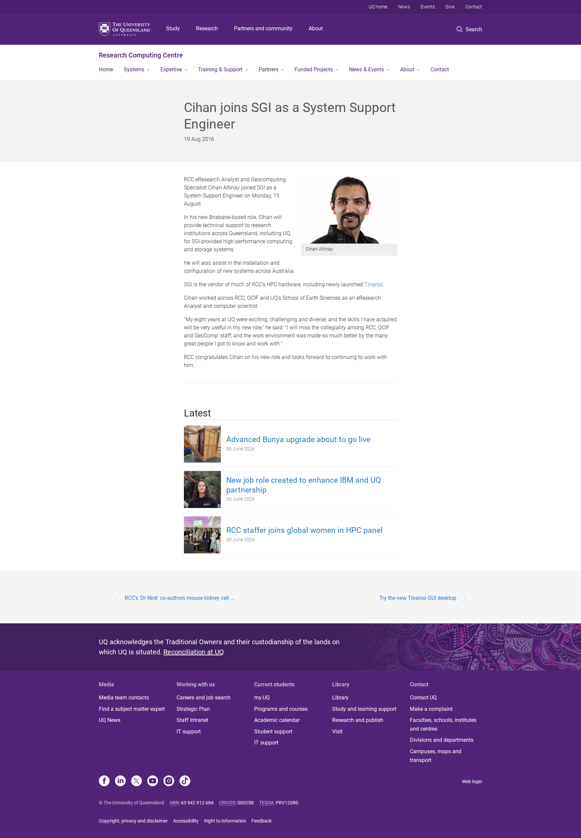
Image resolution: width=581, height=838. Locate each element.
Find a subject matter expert (132, 709)
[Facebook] (104, 781)
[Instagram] (168, 781)
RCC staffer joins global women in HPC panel (304, 530)
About (316, 28)
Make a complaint (431, 709)
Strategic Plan (193, 709)
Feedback (261, 821)
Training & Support (220, 69)
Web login (472, 781)
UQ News (109, 720)
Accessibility (186, 821)
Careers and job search (204, 697)
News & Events (366, 69)
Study (173, 28)
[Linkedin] (120, 781)
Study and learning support (364, 709)
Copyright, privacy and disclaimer (133, 821)
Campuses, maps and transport (435, 755)
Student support (273, 731)
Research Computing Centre (141, 55)
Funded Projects (314, 69)
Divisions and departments (441, 740)
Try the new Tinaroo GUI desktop (417, 598)
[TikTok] (185, 781)
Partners (268, 69)
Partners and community (263, 28)
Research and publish (357, 720)
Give (450, 6)
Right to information (225, 821)
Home (106, 69)
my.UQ (262, 697)
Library (340, 697)
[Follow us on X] (136, 781)
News (404, 6)
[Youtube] (152, 781)
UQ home (378, 6)
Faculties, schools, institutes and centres (443, 724)
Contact (473, 6)
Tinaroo (373, 284)
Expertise (171, 69)
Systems (134, 69)
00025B (245, 802)
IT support (189, 731)
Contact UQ (423, 697)
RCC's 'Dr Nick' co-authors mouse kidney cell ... (179, 598)
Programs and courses (281, 709)
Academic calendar (277, 720)
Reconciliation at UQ (193, 652)
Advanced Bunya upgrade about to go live (298, 439)
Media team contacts (124, 697)
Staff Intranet (192, 720)
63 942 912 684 (197, 802)
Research (207, 28)
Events (428, 6)
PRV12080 (287, 802)
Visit (337, 731)
